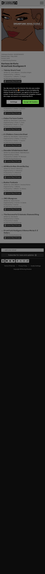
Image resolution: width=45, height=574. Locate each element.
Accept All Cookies (31, 102)
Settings (13, 102)
